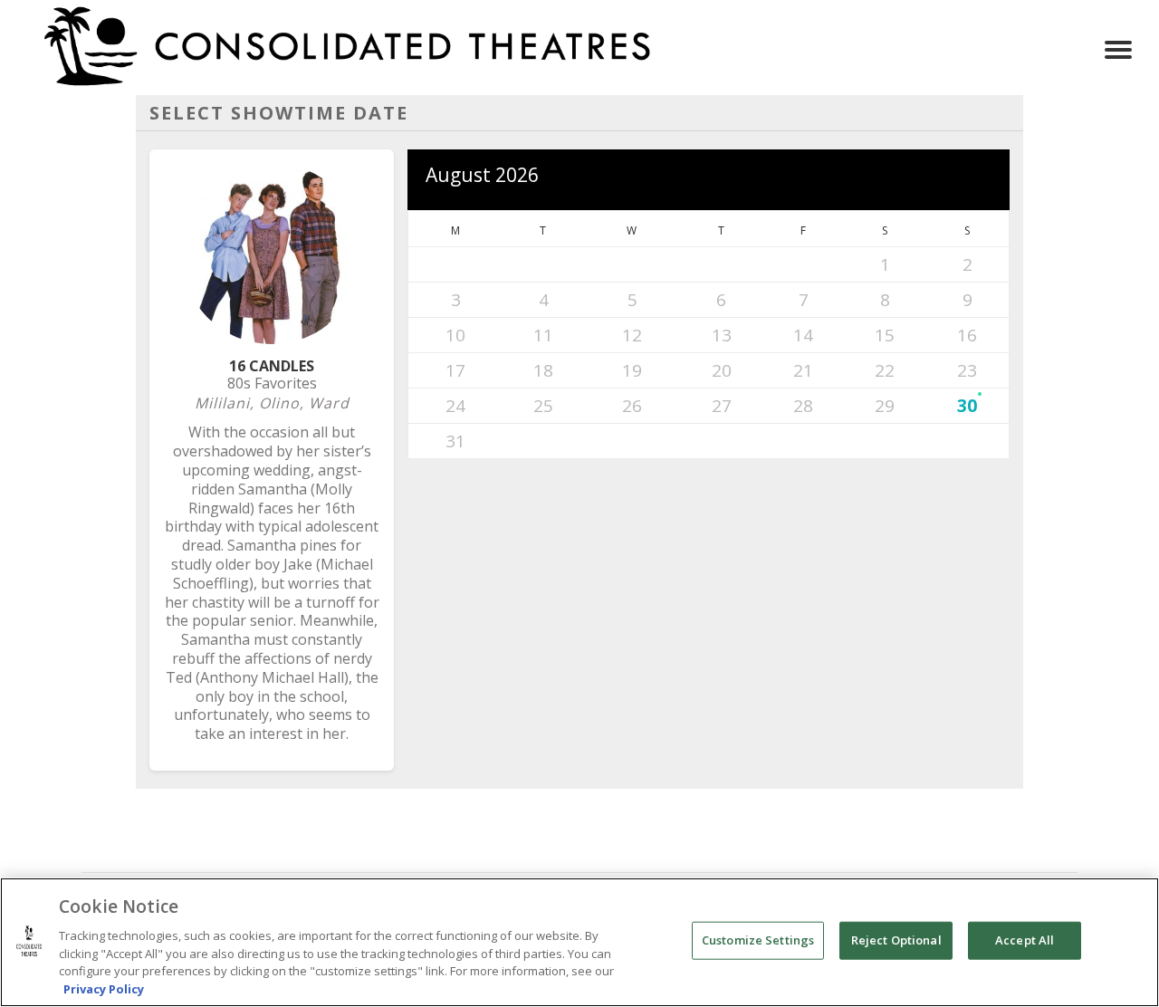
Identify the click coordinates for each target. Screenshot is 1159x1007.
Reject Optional (896, 940)
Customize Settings (758, 940)
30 (967, 405)
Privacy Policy (103, 988)
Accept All (1024, 940)
